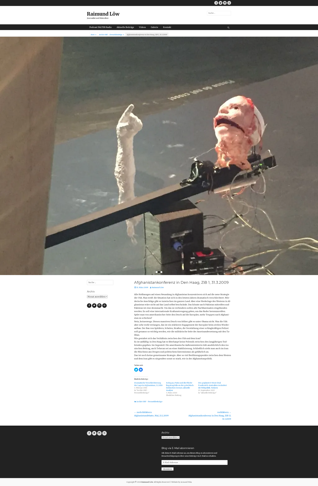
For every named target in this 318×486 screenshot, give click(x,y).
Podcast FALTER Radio (100, 27)
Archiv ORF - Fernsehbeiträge (111, 35)
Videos (142, 27)
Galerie (154, 27)
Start (93, 35)
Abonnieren (167, 363)
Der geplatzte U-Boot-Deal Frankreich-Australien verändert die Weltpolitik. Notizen (212, 279)
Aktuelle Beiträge (125, 27)
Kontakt (167, 27)
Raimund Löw (103, 14)
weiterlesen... (210, 108)
